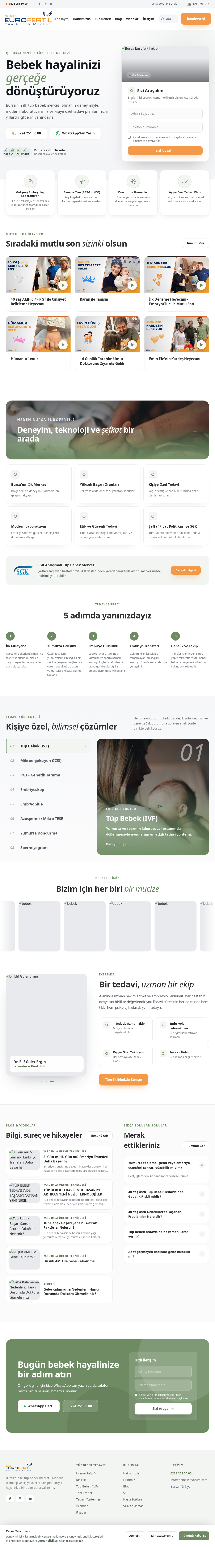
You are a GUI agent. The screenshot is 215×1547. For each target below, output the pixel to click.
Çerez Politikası (48, 1541)
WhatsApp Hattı (41, 1406)
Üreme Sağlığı (86, 1473)
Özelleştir (135, 1536)
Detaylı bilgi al (186, 570)
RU (201, 3)
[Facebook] (39, 4)
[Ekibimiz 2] (46, 1081)
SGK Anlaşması (133, 1506)
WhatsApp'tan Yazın (78, 133)
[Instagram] (45, 4)
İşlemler (82, 1506)
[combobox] (168, 19)
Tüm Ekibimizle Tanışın (123, 1079)
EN (195, 3)
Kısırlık (81, 1480)
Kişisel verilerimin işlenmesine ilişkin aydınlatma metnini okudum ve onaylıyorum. (165, 139)
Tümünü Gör (195, 243)
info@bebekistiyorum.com (188, 1480)
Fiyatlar (81, 1512)
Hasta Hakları (132, 1499)
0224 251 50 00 (18, 3)
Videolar (132, 19)
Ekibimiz (129, 1480)
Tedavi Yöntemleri (88, 1499)
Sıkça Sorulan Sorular (165, 3)
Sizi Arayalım (165, 151)
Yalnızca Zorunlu (162, 1536)
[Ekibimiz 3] (51, 1081)
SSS (125, 1493)
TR (189, 3)
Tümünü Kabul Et (194, 1536)
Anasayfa (61, 19)
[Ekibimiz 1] (41, 1081)
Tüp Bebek (103, 19)
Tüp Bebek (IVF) (87, 1486)
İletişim (148, 19)
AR (207, 3)
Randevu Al (196, 18)
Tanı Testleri (84, 1493)
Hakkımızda (82, 19)
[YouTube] (51, 4)
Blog (118, 19)
